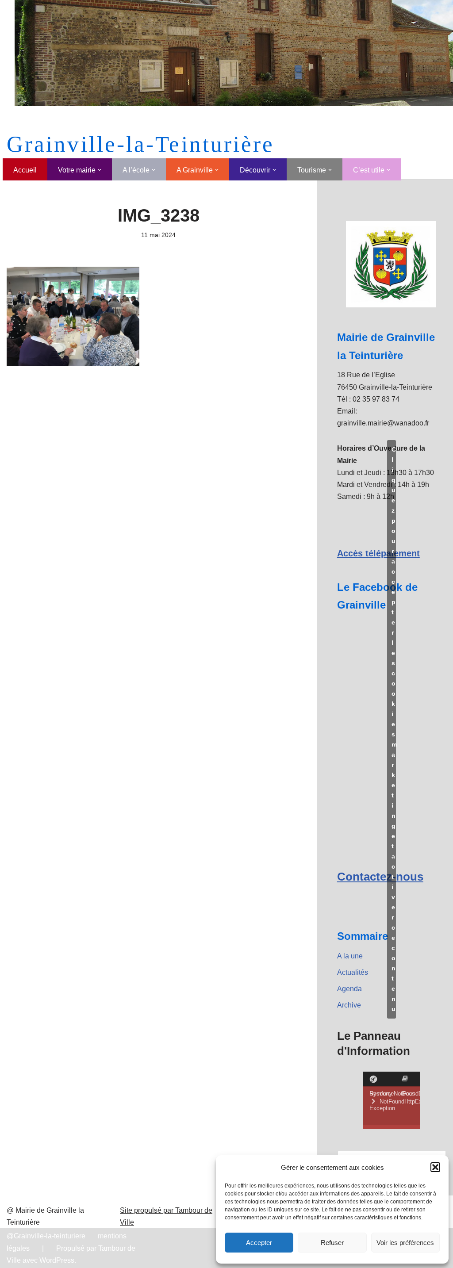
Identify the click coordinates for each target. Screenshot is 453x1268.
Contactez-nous (380, 876)
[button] (435, 1167)
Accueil (25, 170)
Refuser (332, 1242)
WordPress (56, 1260)
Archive (349, 1005)
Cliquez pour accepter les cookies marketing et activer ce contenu (394, 729)
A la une (350, 956)
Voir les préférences (405, 1242)
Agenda (349, 988)
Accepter (259, 1242)
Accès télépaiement (378, 553)
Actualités (352, 972)
